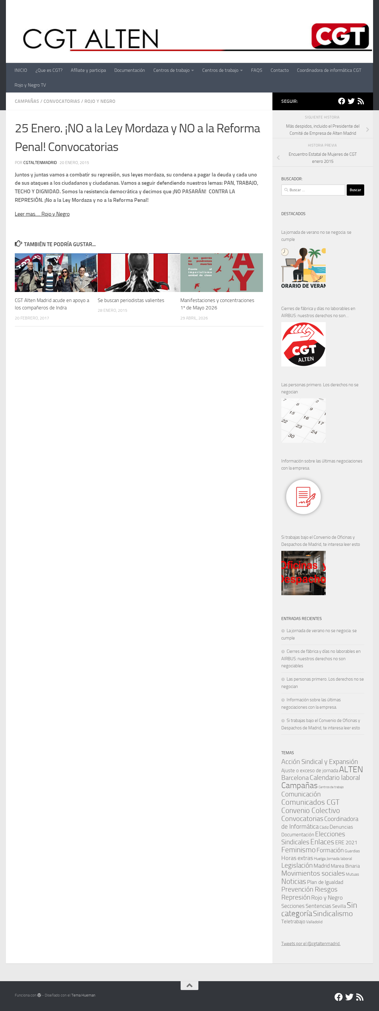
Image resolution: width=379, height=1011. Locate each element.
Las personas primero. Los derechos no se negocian (320, 388)
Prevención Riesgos (309, 889)
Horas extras (297, 857)
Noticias (293, 881)
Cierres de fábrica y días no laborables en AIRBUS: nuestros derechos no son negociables (318, 312)
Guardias (352, 850)
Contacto (280, 70)
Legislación (297, 865)
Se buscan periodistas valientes (131, 300)
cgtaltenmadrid (40, 162)
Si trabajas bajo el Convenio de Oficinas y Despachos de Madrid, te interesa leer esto (320, 541)
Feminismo (298, 850)
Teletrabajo (293, 921)
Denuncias (341, 827)
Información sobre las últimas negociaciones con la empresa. (321, 464)
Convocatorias (62, 101)
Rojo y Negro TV (30, 85)
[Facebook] (341, 101)
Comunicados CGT (310, 802)
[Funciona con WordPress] (39, 995)
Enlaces (322, 842)
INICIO (21, 70)
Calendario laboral (335, 778)
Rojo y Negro (99, 101)
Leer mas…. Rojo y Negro (42, 214)
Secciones (293, 906)
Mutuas (352, 874)
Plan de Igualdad (325, 882)
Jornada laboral (339, 858)
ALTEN (351, 769)
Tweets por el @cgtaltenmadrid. (311, 943)
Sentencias (318, 906)
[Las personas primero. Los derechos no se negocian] (303, 420)
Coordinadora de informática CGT (329, 70)
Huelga (320, 858)
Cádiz (324, 827)
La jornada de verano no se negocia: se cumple (316, 236)
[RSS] (360, 101)
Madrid (322, 865)
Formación (330, 850)
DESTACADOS (293, 213)
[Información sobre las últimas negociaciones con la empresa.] (303, 497)
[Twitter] (351, 101)
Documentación (129, 70)
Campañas (27, 101)
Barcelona (295, 778)
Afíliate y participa (88, 70)
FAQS (256, 70)
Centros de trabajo (171, 70)
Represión (295, 897)
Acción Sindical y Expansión (319, 762)
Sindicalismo (333, 913)
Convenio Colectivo (310, 810)
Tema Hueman (83, 995)
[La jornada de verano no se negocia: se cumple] (303, 268)
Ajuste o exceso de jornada (309, 770)
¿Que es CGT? (49, 70)
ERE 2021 (346, 842)
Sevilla (339, 906)
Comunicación (301, 794)
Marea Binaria (345, 866)
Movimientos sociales (313, 873)
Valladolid (314, 921)
